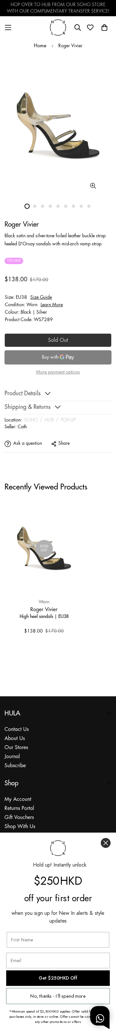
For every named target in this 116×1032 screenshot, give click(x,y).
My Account (18, 799)
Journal (12, 756)
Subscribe (15, 765)
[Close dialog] (106, 843)
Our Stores (16, 747)
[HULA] (58, 27)
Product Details (23, 394)
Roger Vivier (44, 609)
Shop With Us (20, 826)
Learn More (52, 305)
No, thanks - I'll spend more (57, 996)
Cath (22, 427)
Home (40, 46)
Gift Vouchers (19, 817)
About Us (15, 738)
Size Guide (41, 297)
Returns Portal (19, 808)
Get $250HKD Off (58, 978)
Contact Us (17, 729)
